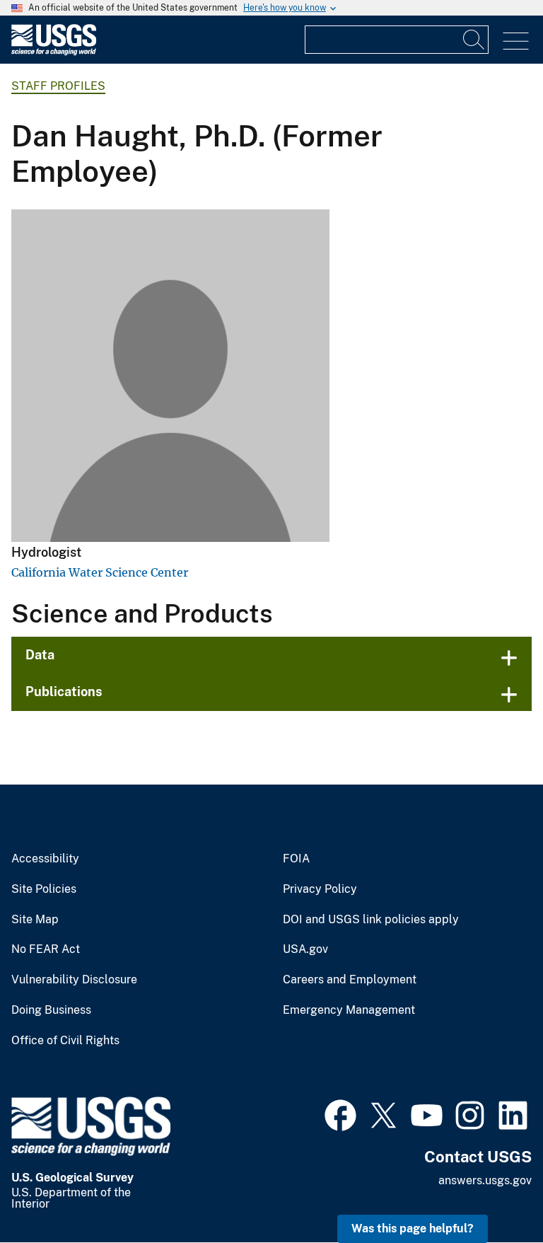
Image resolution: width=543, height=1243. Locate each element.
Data (39, 654)
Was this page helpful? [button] (412, 1228)
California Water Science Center (99, 572)
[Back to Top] (492, 1192)
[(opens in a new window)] (340, 1114)
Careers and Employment (349, 979)
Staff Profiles (58, 86)
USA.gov (305, 949)
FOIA (296, 858)
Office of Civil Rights (65, 1040)
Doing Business (51, 1010)
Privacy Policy (320, 889)
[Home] (53, 52)
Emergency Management (349, 1010)
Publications (64, 691)
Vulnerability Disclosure (74, 979)
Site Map (35, 919)
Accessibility (45, 858)
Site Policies (43, 889)
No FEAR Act (45, 949)
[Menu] (516, 41)
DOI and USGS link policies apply (371, 919)
